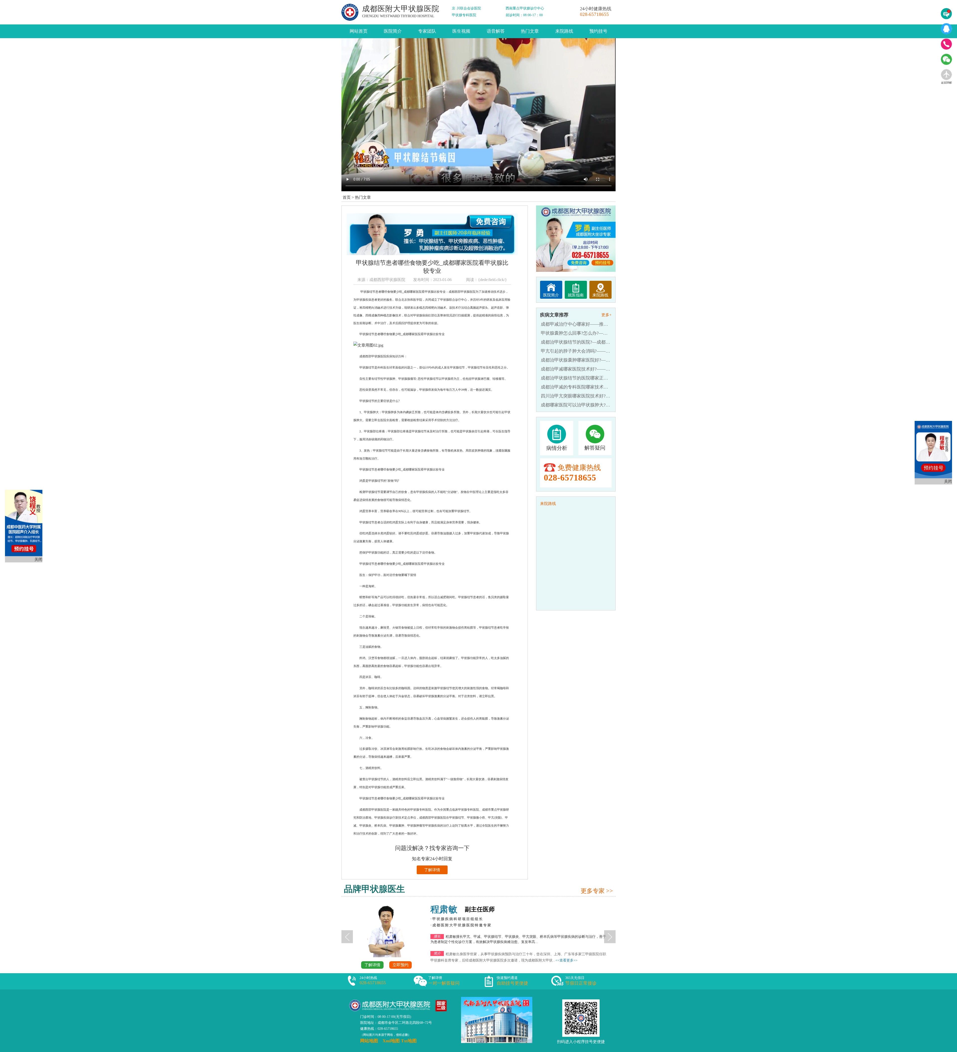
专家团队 (427, 31)
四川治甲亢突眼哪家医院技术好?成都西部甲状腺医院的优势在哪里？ (609, 395)
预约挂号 (598, 31)
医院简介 (393, 31)
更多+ (606, 315)
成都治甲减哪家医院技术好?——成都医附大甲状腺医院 (595, 369)
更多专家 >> (597, 891)
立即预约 (529, 965)
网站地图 (369, 1040)
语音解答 (496, 31)
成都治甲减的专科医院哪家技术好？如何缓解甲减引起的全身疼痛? (607, 386)
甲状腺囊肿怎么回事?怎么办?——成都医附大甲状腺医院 (596, 333)
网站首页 (359, 31)
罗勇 (568, 909)
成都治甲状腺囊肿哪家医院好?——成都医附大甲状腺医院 (598, 360)
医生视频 (461, 31)
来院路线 (564, 31)
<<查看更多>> (438, 966)
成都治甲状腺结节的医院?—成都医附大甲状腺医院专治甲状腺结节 (607, 342)
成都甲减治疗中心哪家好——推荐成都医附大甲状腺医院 (597, 324)
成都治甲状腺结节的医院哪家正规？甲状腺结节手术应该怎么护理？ (608, 378)
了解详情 (432, 870)
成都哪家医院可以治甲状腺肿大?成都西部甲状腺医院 (593, 404)
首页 (347, 197)
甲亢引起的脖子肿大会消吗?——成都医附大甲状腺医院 (595, 351)
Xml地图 (391, 1040)
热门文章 (530, 31)
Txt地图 (409, 1040)
